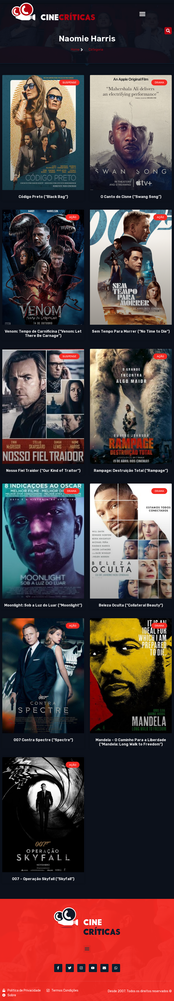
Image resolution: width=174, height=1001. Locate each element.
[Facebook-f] (58, 968)
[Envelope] (104, 968)
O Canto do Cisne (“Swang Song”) (131, 197)
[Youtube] (93, 968)
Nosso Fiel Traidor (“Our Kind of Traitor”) (43, 470)
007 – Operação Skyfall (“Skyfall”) (43, 879)
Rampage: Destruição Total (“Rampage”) (131, 470)
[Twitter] (70, 968)
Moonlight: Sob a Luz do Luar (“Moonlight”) (43, 605)
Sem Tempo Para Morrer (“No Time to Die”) (131, 331)
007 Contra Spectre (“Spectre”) (43, 740)
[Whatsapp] (116, 968)
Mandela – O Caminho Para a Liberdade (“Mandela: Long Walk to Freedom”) (131, 742)
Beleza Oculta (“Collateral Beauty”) (131, 605)
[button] (142, 14)
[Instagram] (81, 968)
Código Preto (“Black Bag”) (43, 197)
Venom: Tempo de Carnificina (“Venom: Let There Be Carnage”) (43, 333)
